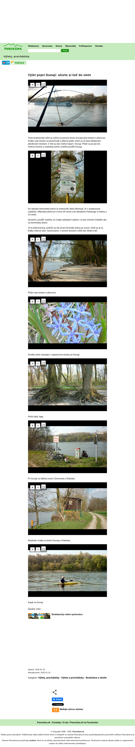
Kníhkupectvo (85, 46)
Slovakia (99, 46)
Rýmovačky (70, 46)
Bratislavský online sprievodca (67, 614)
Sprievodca (47, 46)
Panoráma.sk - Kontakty (49, 722)
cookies (32, 740)
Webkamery (33, 46)
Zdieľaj (59, 699)
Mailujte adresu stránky (71, 709)
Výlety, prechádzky (17, 56)
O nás (65, 722)
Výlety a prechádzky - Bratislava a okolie (84, 677)
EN (7, 63)
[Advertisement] (68, 21)
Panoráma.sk (78, 731)
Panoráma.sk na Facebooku (84, 722)
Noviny (59, 46)
